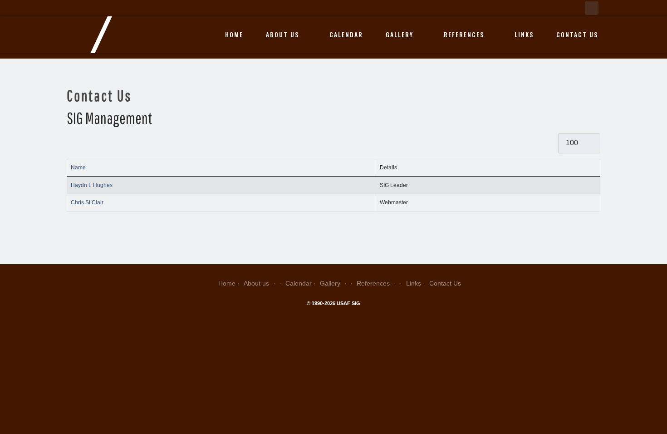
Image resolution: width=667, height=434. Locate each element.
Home (234, 34)
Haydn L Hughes (92, 185)
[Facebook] (591, 8)
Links (524, 34)
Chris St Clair (87, 202)
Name (78, 167)
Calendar (346, 34)
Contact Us (577, 34)
